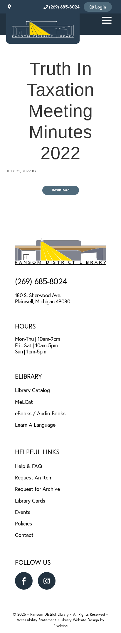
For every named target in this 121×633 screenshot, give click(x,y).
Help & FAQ (28, 465)
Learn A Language (35, 424)
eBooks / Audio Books (40, 413)
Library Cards (30, 500)
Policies (23, 523)
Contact (24, 534)
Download (61, 190)
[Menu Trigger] (107, 20)
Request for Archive (37, 488)
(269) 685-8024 (64, 7)
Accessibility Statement (37, 619)
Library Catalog (32, 390)
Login (100, 7)
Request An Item (34, 477)
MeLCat (24, 401)
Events (22, 511)
